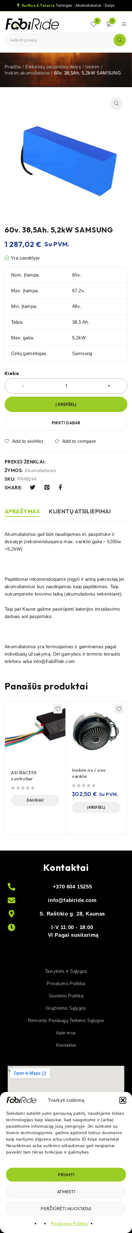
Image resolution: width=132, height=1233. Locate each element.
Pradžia (13, 66)
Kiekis (12, 373)
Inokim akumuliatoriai (27, 72)
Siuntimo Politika (66, 995)
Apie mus (66, 1032)
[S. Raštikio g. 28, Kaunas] (11, 914)
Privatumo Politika (69, 1223)
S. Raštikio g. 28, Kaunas (72, 914)
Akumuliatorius (40, 470)
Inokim (92, 66)
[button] (123, 1100)
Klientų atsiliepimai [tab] (80, 511)
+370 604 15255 (72, 887)
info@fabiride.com (72, 900)
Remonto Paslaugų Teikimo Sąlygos (66, 1020)
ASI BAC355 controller (24, 776)
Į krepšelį (66, 404)
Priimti (66, 1175)
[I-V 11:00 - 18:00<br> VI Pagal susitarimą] (11, 927)
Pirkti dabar (66, 422)
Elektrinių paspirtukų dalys (53, 66)
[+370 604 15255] (11, 887)
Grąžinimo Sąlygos (66, 1008)
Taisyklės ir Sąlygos (66, 971)
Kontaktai (66, 1045)
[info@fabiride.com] (11, 900)
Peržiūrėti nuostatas (66, 1208)
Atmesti (66, 1192)
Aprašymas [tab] (22, 511)
